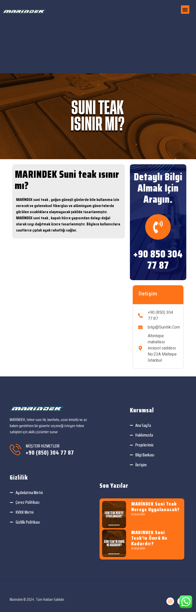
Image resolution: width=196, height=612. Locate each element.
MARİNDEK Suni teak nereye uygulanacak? (155, 506)
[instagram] (170, 601)
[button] (185, 9)
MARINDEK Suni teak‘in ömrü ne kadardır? (149, 538)
